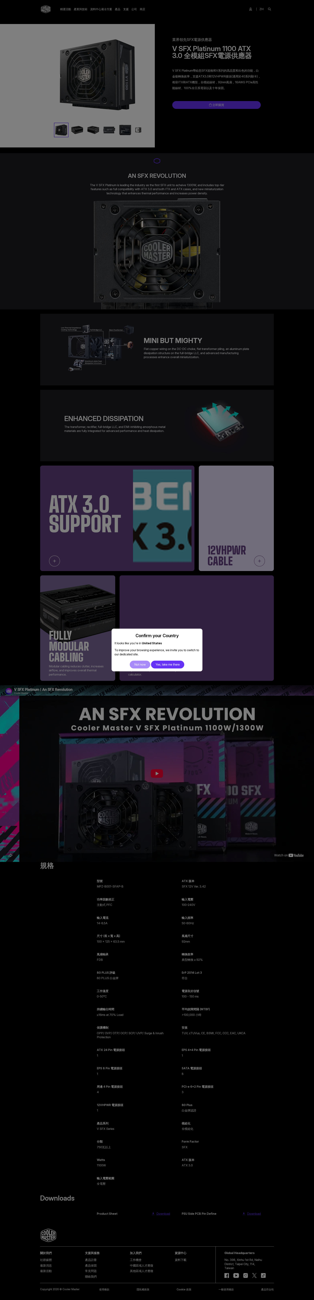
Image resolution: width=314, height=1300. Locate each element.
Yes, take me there (168, 664)
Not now (140, 664)
